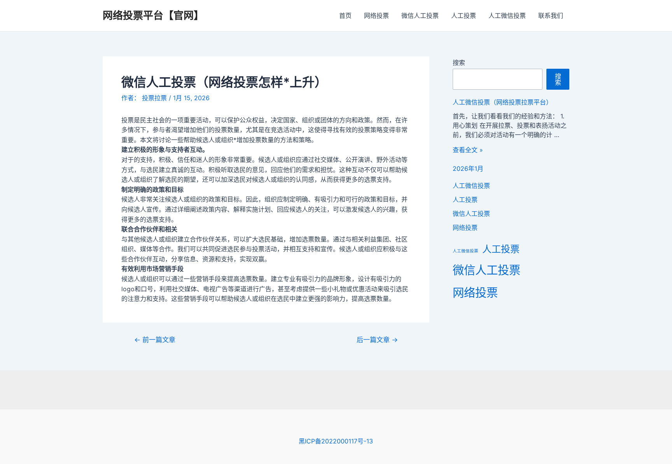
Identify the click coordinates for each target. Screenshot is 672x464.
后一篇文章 (377, 339)
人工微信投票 (507, 15)
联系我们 (550, 15)
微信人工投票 (420, 15)
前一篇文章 (154, 339)
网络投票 (376, 15)
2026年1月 (468, 168)
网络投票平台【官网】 (153, 15)
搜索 (459, 62)
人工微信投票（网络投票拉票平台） (502, 102)
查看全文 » (468, 150)
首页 (345, 15)
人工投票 (463, 15)
